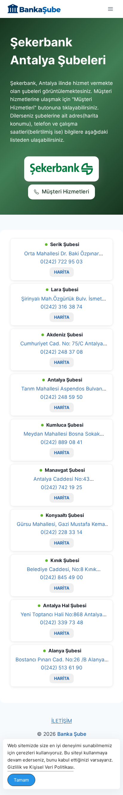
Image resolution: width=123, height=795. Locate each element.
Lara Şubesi (64, 289)
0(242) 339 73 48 (61, 622)
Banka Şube (71, 734)
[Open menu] (110, 8)
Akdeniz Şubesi (65, 335)
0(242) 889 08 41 (61, 442)
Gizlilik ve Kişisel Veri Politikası (40, 767)
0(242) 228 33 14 (61, 532)
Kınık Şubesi (64, 560)
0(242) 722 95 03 (61, 262)
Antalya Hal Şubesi (64, 605)
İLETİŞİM (61, 721)
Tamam (21, 780)
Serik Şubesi (64, 244)
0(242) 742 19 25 (61, 487)
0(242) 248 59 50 (61, 397)
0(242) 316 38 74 (61, 307)
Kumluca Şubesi (64, 425)
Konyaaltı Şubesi (65, 515)
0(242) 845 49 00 (61, 577)
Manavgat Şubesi (65, 470)
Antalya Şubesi (64, 380)
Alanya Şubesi (64, 651)
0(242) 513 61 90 (61, 668)
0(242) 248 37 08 (61, 352)
